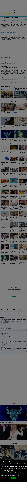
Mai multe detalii (6, 464)
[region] (13, 471)
